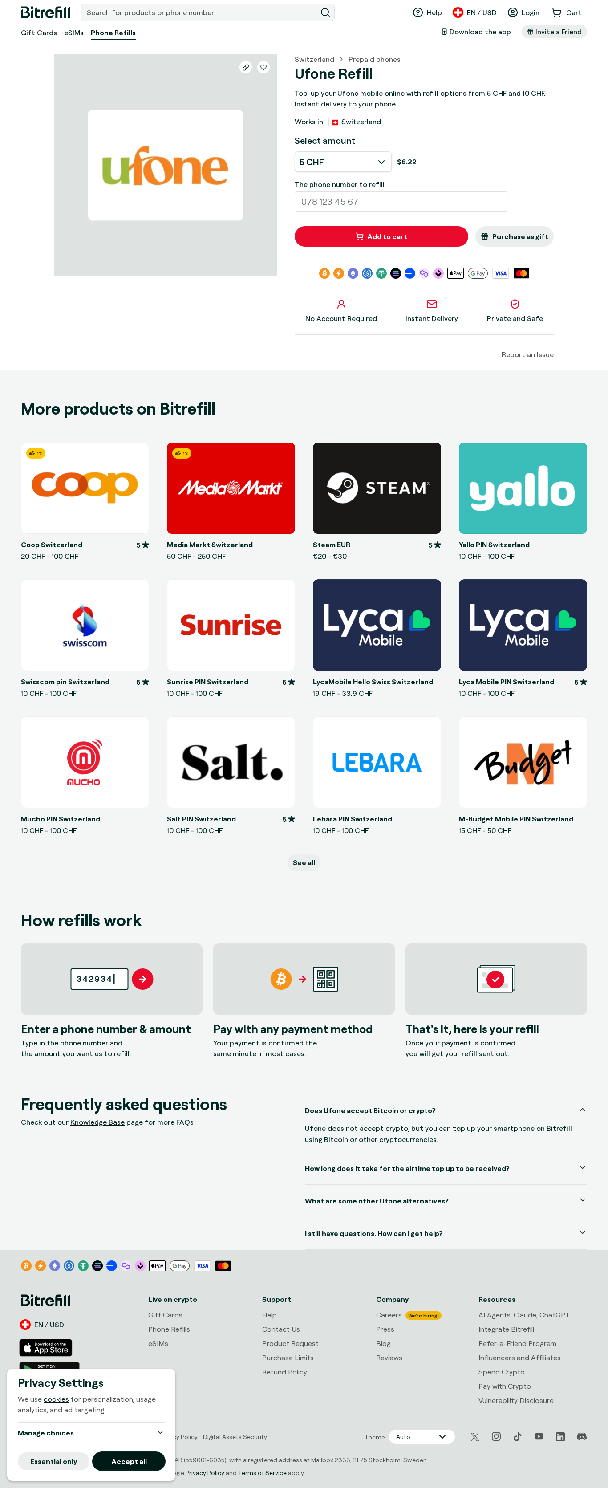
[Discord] (581, 1437)
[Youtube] (539, 1437)
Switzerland (314, 59)
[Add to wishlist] (263, 67)
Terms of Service (262, 1472)
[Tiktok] (517, 1437)
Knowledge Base (97, 1122)
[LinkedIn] (560, 1437)
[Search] (325, 12)
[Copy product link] (245, 67)
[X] (475, 1437)
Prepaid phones (375, 59)
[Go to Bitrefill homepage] (45, 12)
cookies (56, 1398)
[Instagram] (496, 1437)
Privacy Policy (205, 1472)
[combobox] (200, 12)
